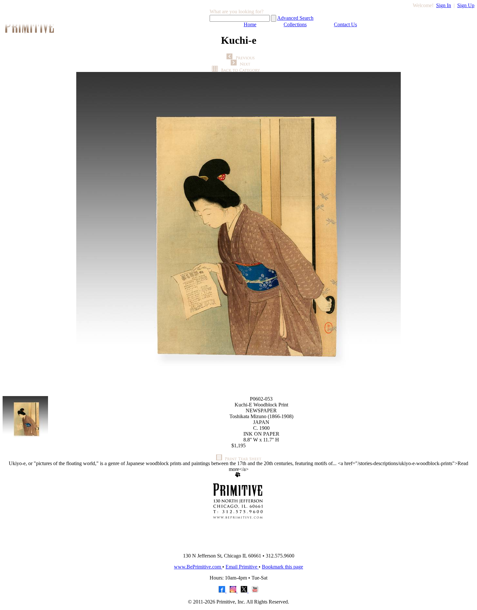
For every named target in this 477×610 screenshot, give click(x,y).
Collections (295, 24)
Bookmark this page (282, 566)
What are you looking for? (236, 11)
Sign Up (465, 5)
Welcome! (423, 5)
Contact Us (345, 24)
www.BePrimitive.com (198, 566)
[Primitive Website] (238, 546)
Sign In (443, 5)
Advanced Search (295, 18)
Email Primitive (242, 566)
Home (250, 24)
